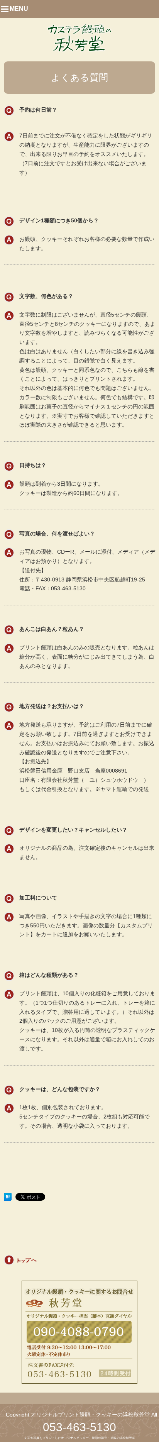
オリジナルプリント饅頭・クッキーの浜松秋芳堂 (90, 1414)
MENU (19, 8)
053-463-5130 (79, 1427)
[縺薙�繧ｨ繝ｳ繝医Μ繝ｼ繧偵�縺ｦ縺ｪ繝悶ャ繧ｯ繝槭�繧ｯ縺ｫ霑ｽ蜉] (8, 1197)
